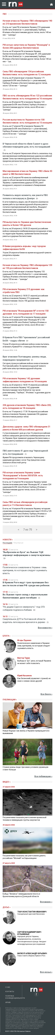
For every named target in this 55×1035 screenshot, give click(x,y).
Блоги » (6, 636)
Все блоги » (46, 694)
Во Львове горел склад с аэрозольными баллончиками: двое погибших (25, 596)
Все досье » (46, 972)
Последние (7, 543)
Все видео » (46, 902)
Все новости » (45, 627)
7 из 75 (27, 529)
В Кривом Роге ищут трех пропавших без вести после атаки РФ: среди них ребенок (26, 584)
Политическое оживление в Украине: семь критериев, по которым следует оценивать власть (25, 570)
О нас (7, 987)
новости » (8, 540)
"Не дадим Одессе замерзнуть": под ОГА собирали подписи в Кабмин (24, 608)
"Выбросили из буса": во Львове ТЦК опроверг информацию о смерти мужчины (26, 553)
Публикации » (10, 700)
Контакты (9, 991)
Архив (8, 1002)
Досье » (6, 907)
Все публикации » (43, 776)
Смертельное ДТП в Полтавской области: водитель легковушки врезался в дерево (24, 620)
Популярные (18, 543)
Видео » (7, 782)
